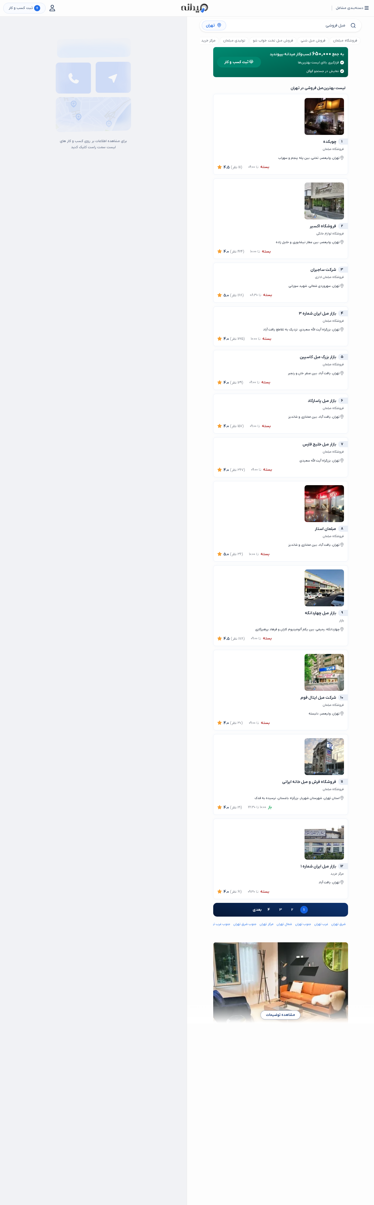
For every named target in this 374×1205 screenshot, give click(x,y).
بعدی (257, 909)
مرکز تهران (266, 924)
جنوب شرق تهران (244, 924)
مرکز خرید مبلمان (202, 40)
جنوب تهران (303, 924)
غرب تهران (321, 924)
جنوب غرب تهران (219, 924)
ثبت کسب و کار (23, 8)
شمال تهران (284, 924)
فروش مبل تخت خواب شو (273, 40)
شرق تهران (338, 924)
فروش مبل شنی (313, 40)
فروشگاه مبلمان (345, 40)
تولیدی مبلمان (234, 40)
